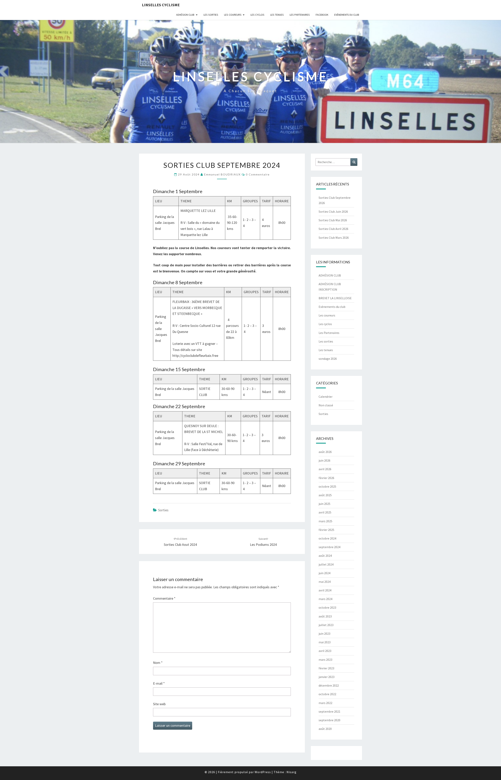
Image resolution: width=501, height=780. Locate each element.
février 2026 (326, 478)
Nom (158, 662)
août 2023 (325, 616)
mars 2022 (325, 703)
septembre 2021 (329, 711)
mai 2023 (325, 642)
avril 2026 (325, 469)
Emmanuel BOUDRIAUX (222, 174)
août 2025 (325, 495)
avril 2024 (325, 590)
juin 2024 (324, 573)
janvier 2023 (326, 677)
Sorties (163, 510)
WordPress (263, 772)
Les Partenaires (300, 14)
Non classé (326, 405)
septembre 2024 (329, 547)
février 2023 (326, 668)
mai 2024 (325, 582)
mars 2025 (325, 521)
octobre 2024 (327, 538)
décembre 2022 (329, 685)
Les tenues (277, 14)
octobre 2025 (327, 486)
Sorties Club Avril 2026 (333, 229)
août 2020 (325, 729)
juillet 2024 (326, 564)
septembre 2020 (329, 720)
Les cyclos (257, 14)
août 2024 (325, 556)
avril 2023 (325, 651)
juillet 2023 (326, 625)
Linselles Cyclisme (161, 4)
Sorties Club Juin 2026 (333, 211)
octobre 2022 (327, 694)
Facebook (322, 14)
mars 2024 (325, 599)
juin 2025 (324, 504)
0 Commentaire (258, 174)
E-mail (159, 683)
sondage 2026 (328, 359)
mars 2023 (325, 660)
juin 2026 (324, 460)
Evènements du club (346, 14)
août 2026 (325, 452)
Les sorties (211, 14)
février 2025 (326, 530)
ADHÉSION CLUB (185, 14)
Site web (159, 704)
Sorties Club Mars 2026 (334, 238)
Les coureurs (232, 14)
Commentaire (164, 598)
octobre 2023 (327, 607)
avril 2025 (325, 512)
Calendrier (325, 397)
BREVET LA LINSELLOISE (335, 298)
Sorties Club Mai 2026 (333, 220)
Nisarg (291, 772)
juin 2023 (324, 633)
